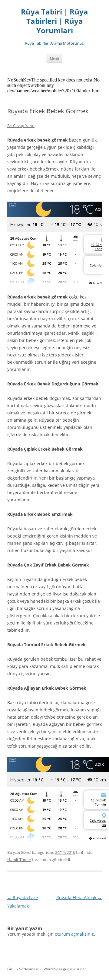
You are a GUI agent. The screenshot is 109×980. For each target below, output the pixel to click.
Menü (54, 58)
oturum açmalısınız (74, 934)
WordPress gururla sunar (65, 969)
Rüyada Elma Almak (79, 897)
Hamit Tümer (19, 859)
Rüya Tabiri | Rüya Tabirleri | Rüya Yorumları (54, 21)
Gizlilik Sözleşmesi (22, 969)
